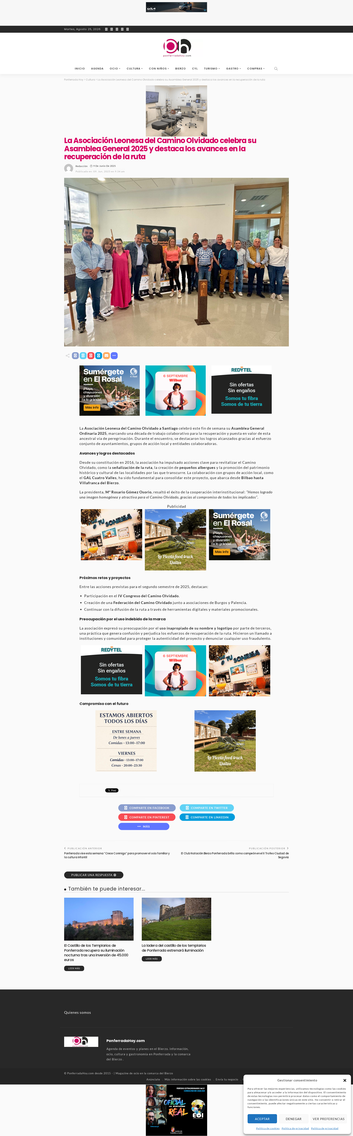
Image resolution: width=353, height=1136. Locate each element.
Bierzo (180, 69)
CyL (195, 69)
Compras (254, 69)
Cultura (133, 69)
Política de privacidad (295, 1128)
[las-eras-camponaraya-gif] (111, 534)
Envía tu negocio (227, 1079)
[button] (345, 1080)
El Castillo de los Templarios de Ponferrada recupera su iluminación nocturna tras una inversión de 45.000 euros (96, 952)
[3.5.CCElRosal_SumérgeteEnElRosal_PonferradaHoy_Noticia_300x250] (109, 390)
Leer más (74, 968)
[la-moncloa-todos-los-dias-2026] (126, 740)
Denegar (294, 1119)
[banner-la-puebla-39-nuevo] (176, 110)
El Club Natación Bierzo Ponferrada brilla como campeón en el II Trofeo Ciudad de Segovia (235, 855)
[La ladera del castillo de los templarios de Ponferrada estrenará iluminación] (176, 919)
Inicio (80, 69)
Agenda (97, 69)
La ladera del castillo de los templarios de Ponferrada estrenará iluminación (174, 948)
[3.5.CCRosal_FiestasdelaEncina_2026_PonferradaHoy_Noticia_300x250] (175, 390)
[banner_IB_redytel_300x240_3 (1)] (241, 389)
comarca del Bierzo (160, 1073)
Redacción (82, 166)
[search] (276, 68)
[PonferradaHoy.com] (176, 48)
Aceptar (262, 1119)
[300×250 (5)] (176, 1109)
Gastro (232, 69)
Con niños (158, 69)
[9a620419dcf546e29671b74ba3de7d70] (175, 539)
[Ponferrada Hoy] (81, 1041)
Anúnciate (153, 1079)
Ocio (114, 69)
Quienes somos (77, 1012)
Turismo (211, 69)
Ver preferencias (329, 1119)
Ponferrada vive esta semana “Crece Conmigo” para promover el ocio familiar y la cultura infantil (117, 855)
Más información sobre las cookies (188, 1079)
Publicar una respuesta (92, 875)
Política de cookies (268, 1128)
